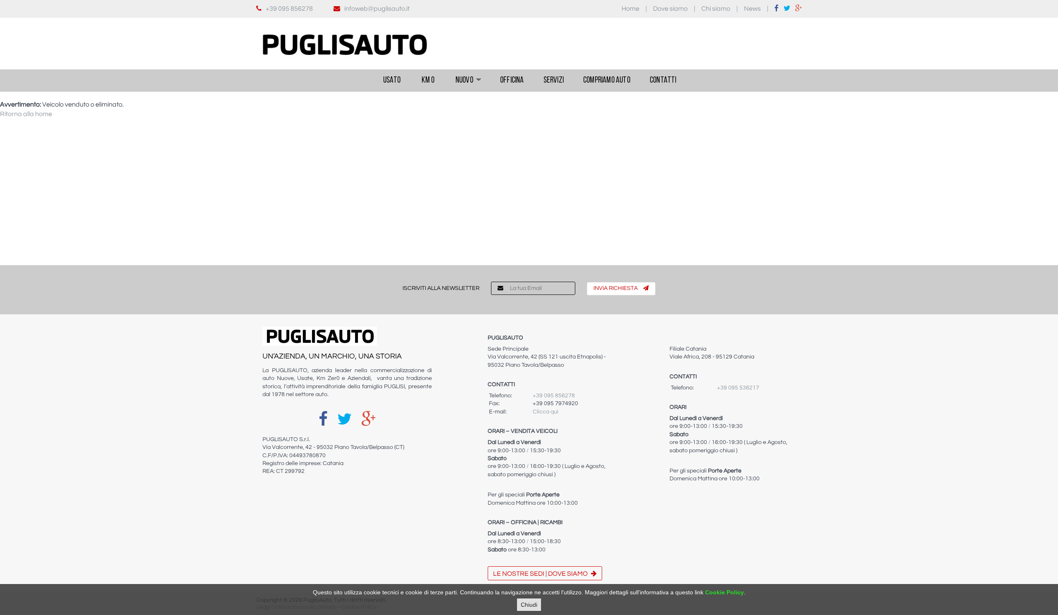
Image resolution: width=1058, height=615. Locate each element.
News (752, 8)
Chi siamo (715, 8)
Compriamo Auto (606, 80)
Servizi (553, 80)
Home (630, 8)
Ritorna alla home (26, 114)
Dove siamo (670, 8)
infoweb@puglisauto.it (377, 8)
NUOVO (464, 80)
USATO (390, 80)
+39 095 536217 (738, 388)
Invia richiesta (616, 288)
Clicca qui (545, 412)
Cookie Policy (724, 592)
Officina (512, 80)
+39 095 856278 (289, 8)
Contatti (663, 80)
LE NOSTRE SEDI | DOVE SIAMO (541, 573)
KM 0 (427, 80)
